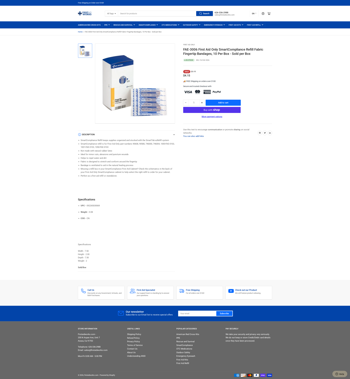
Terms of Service (135, 345)
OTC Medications (169, 25)
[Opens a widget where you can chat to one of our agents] (339, 374)
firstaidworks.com (91, 375)
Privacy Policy (133, 341)
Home (80, 32)
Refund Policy (133, 338)
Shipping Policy (134, 334)
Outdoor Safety (190, 25)
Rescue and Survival (123, 25)
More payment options (212, 116)
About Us (131, 352)
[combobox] (165, 13)
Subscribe (224, 313)
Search (206, 13)
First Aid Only (189, 45)
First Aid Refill (254, 25)
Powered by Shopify (107, 375)
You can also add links (193, 136)
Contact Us (132, 349)
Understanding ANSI (136, 356)
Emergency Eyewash (213, 25)
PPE (105, 25)
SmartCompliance (147, 25)
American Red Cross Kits (89, 25)
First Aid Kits (235, 25)
